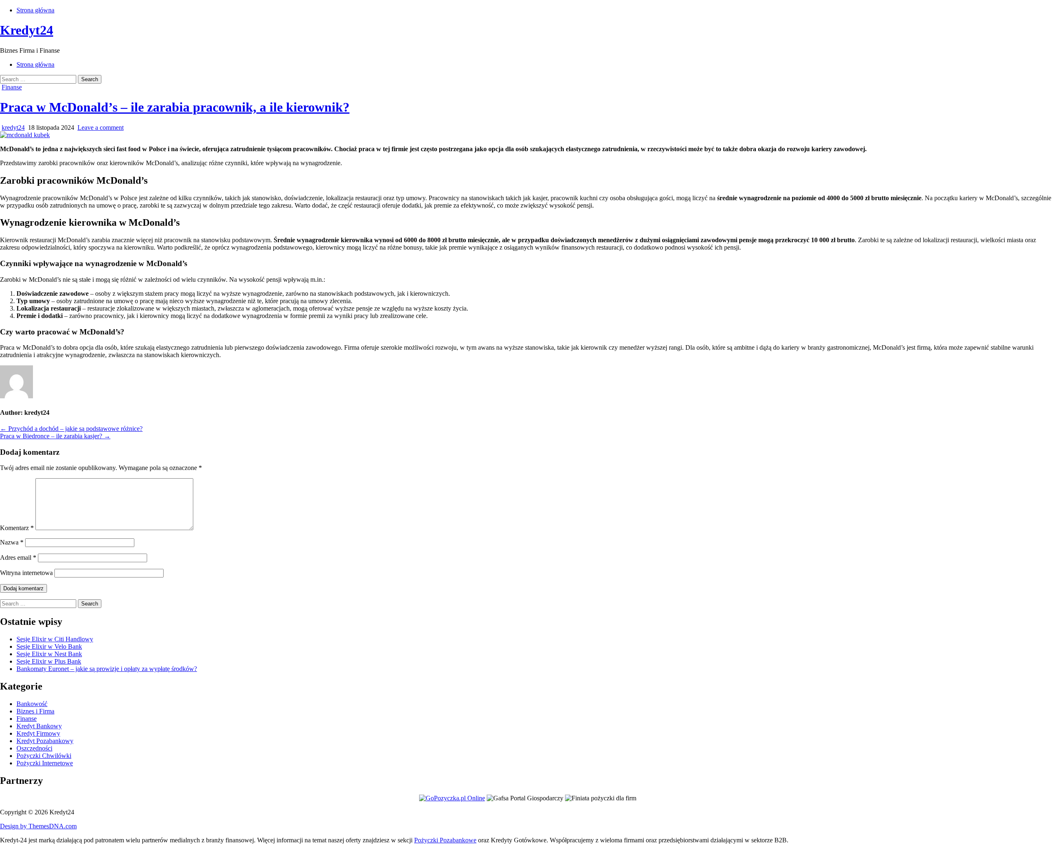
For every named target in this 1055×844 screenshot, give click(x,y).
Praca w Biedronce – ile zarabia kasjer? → (55, 436)
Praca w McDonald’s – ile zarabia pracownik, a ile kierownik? (174, 107)
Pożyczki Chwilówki (43, 755)
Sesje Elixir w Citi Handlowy (54, 639)
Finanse (12, 87)
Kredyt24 (26, 30)
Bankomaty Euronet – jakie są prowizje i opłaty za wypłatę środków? (106, 668)
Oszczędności (34, 748)
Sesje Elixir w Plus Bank (48, 661)
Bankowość (31, 703)
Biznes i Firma (35, 711)
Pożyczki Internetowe (44, 763)
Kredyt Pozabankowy (44, 740)
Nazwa (11, 542)
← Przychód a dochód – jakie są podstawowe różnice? (71, 428)
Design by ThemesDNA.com (38, 826)
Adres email (18, 557)
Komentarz (17, 527)
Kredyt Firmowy (38, 733)
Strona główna (35, 10)
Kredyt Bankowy (39, 725)
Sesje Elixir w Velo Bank (49, 646)
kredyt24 (13, 127)
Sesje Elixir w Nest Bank (49, 653)
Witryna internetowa (26, 572)
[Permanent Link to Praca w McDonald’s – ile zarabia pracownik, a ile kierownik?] (25, 134)
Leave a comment (100, 127)
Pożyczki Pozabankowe (445, 840)
